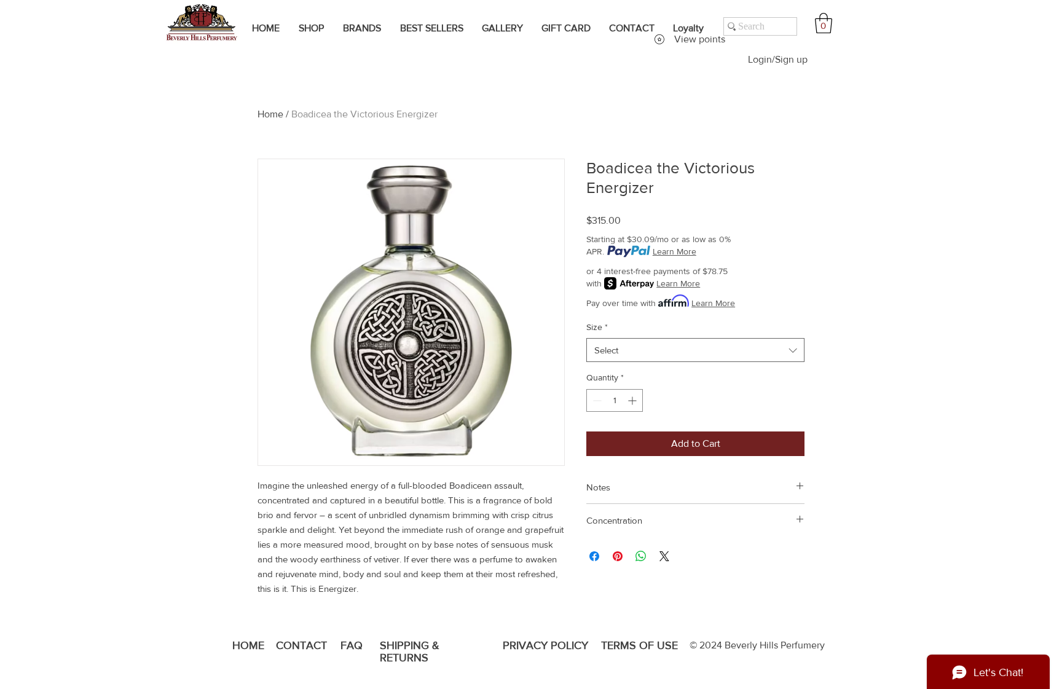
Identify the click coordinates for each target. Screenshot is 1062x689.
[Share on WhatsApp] (641, 556)
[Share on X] (664, 556)
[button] (823, 23)
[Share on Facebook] (594, 556)
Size (597, 327)
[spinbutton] (615, 400)
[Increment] (633, 400)
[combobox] (695, 350)
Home (270, 114)
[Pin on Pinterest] (617, 556)
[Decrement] (596, 400)
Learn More (674, 251)
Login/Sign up (778, 59)
